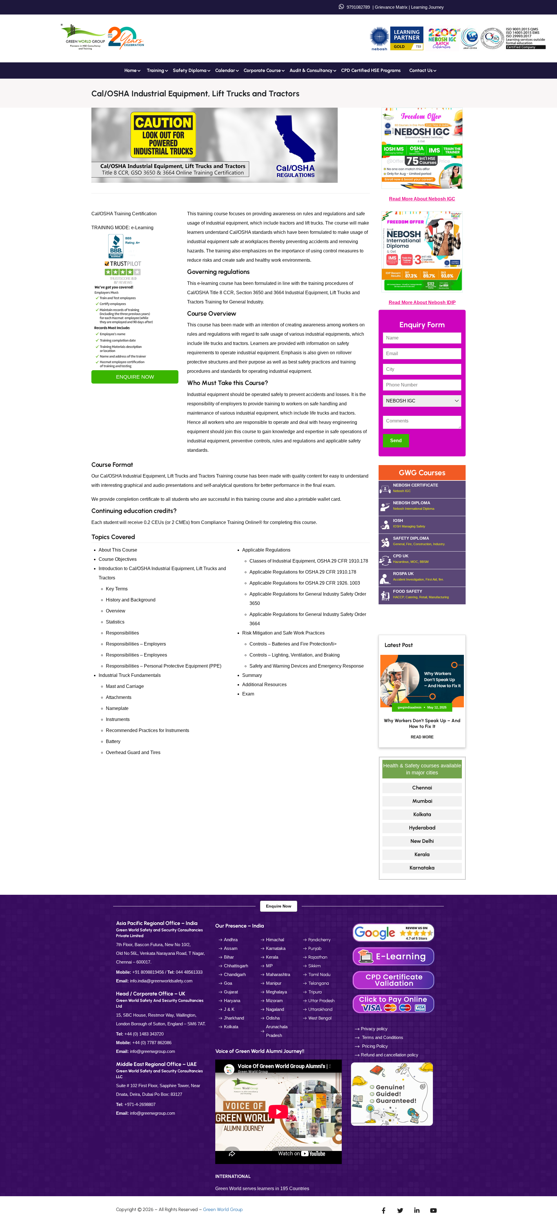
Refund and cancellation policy (389, 1054)
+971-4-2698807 (139, 1104)
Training (155, 70)
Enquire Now (278, 906)
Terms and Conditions (382, 1037)
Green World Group (223, 1209)
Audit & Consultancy (311, 70)
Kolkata (422, 814)
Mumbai (422, 801)
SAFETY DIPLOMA (419, 541)
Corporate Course (262, 70)
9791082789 (358, 7)
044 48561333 (189, 972)
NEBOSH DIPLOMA (413, 505)
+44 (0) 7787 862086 (151, 1042)
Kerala (422, 854)
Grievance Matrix (391, 7)
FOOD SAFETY (421, 594)
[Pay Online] (394, 1003)
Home (130, 70)
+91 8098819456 (148, 972)
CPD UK (410, 558)
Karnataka (422, 868)
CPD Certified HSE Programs (371, 70)
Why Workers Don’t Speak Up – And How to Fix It (422, 723)
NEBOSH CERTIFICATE (415, 488)
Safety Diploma (190, 70)
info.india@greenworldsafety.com (161, 980)
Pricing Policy (374, 1046)
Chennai (422, 788)
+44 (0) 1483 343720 (144, 1033)
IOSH (409, 523)
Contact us (421, 70)
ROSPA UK (418, 576)
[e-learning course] (394, 955)
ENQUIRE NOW (135, 377)
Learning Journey (427, 7)
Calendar (225, 70)
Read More (422, 737)
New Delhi (422, 841)
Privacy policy (374, 1028)
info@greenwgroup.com (152, 1051)
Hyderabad (422, 828)
